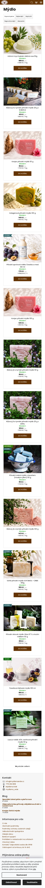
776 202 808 (11, 784)
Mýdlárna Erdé (11, 787)
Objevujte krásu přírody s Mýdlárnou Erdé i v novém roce (21, 805)
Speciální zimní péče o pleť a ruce (17, 799)
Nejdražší (29, 16)
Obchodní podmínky (10, 826)
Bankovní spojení (9, 837)
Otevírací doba (8, 842)
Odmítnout (11, 882)
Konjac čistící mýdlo (11, 811)
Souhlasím (32, 882)
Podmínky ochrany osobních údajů (16, 829)
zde (34, 869)
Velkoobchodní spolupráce (13, 831)
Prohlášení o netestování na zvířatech (17, 839)
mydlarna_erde (12, 789)
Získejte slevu (7, 834)
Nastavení (21, 875)
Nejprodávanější (9, 21)
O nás (4, 823)
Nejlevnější (19, 16)
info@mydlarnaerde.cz (15, 781)
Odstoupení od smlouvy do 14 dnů (16, 847)
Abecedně (21, 21)
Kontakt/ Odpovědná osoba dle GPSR (17, 845)
